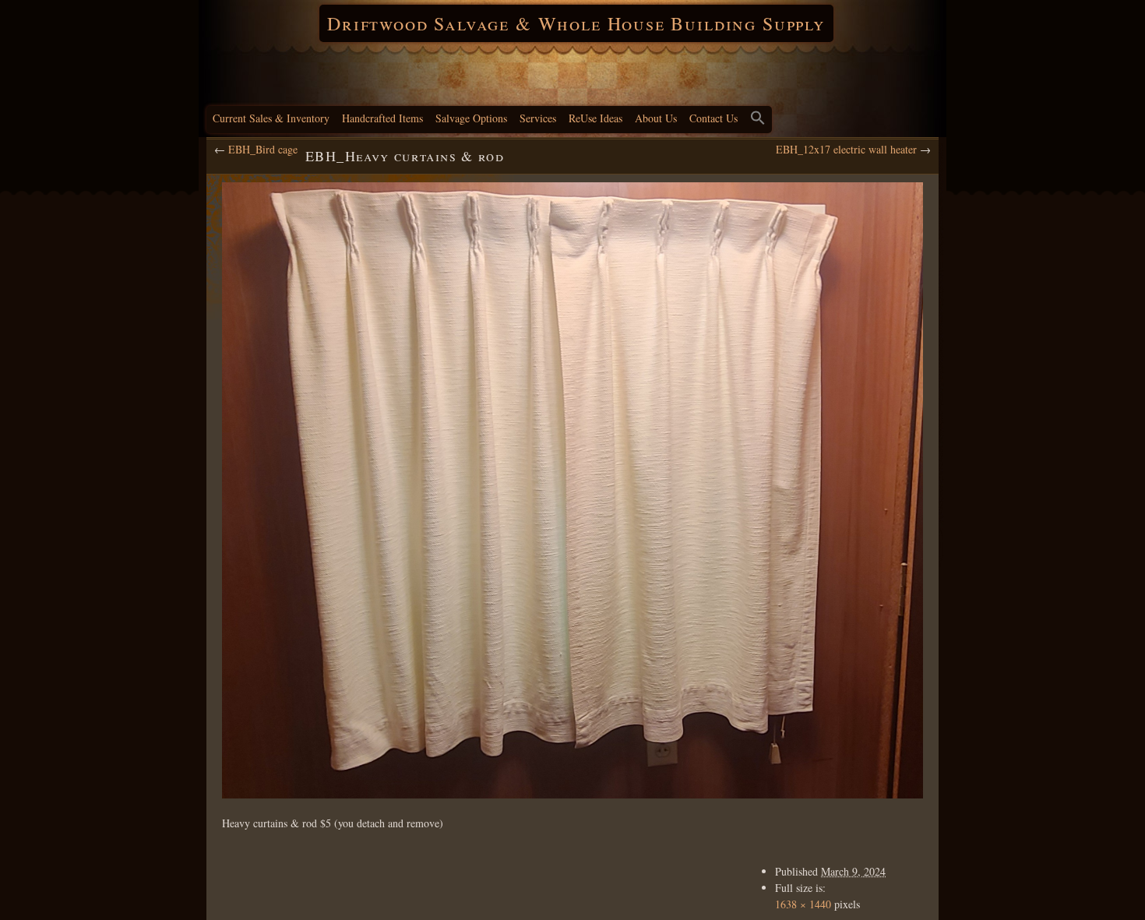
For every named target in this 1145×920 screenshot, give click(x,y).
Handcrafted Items (382, 118)
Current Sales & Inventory (271, 118)
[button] (758, 119)
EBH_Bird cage (263, 149)
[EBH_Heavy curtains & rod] (572, 490)
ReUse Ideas (595, 118)
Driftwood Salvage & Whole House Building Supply (576, 23)
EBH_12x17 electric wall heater (846, 149)
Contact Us (713, 118)
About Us (656, 118)
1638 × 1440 (803, 904)
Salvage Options (471, 118)
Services (538, 118)
